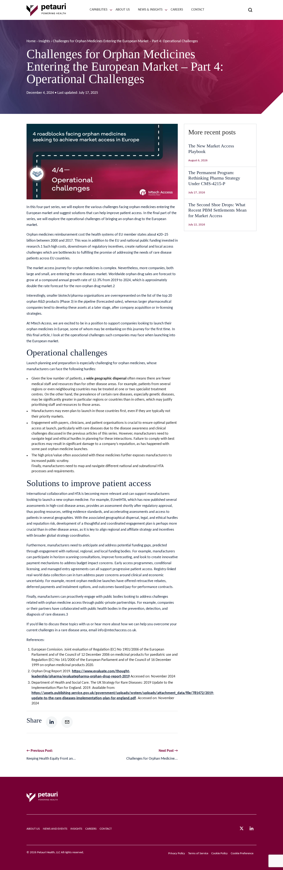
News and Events (55, 828)
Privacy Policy (176, 853)
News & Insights (150, 9)
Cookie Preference (242, 853)
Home (31, 41)
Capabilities (98, 9)
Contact (197, 9)
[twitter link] (241, 829)
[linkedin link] (251, 830)
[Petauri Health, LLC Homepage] (46, 10)
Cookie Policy (219, 853)
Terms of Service (198, 853)
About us (123, 9)
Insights (44, 41)
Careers (177, 9)
